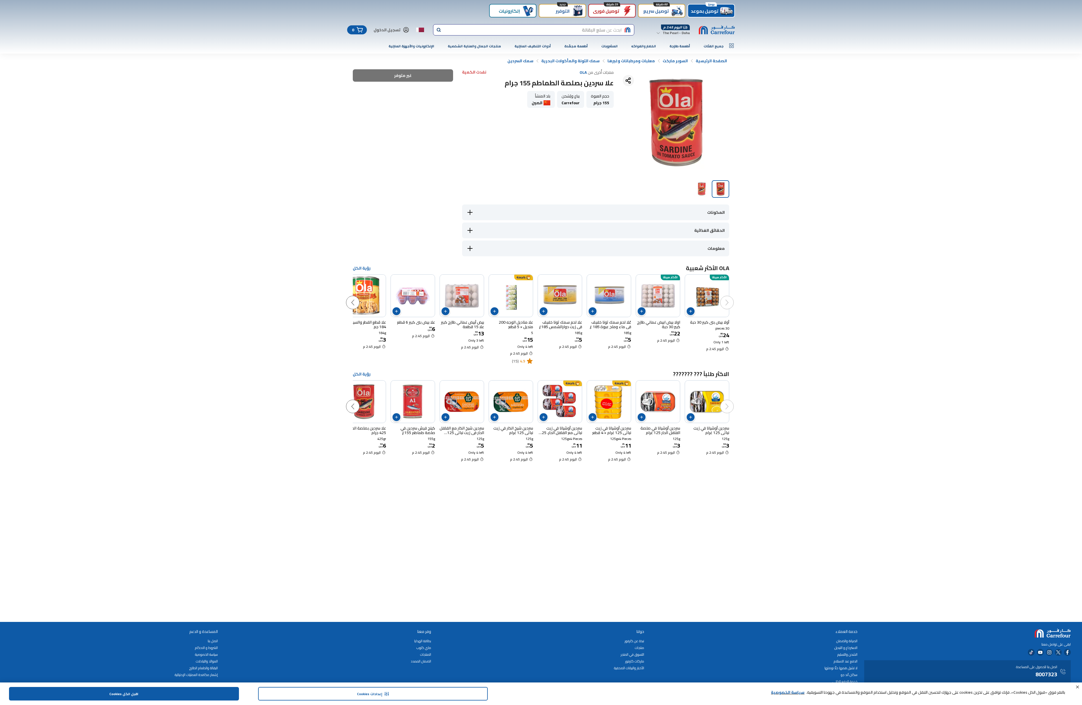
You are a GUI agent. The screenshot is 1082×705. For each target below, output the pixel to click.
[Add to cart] (690, 311)
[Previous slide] (732, 297)
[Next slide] (358, 297)
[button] (1077, 687)
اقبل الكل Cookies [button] (123, 694)
